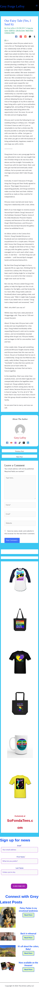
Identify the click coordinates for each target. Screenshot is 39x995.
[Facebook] (16, 37)
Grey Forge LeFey (12, 6)
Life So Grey (20, 30)
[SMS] (30, 37)
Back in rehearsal (28, 934)
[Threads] (24, 443)
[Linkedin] (28, 443)
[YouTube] (11, 443)
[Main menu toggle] (37, 5)
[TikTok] (20, 443)
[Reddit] (25, 37)
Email (19, 846)
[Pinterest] (21, 37)
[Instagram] (15, 443)
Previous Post (19, 451)
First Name (19, 857)
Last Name (19, 868)
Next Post (19, 457)
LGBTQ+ (12, 30)
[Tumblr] (34, 37)
